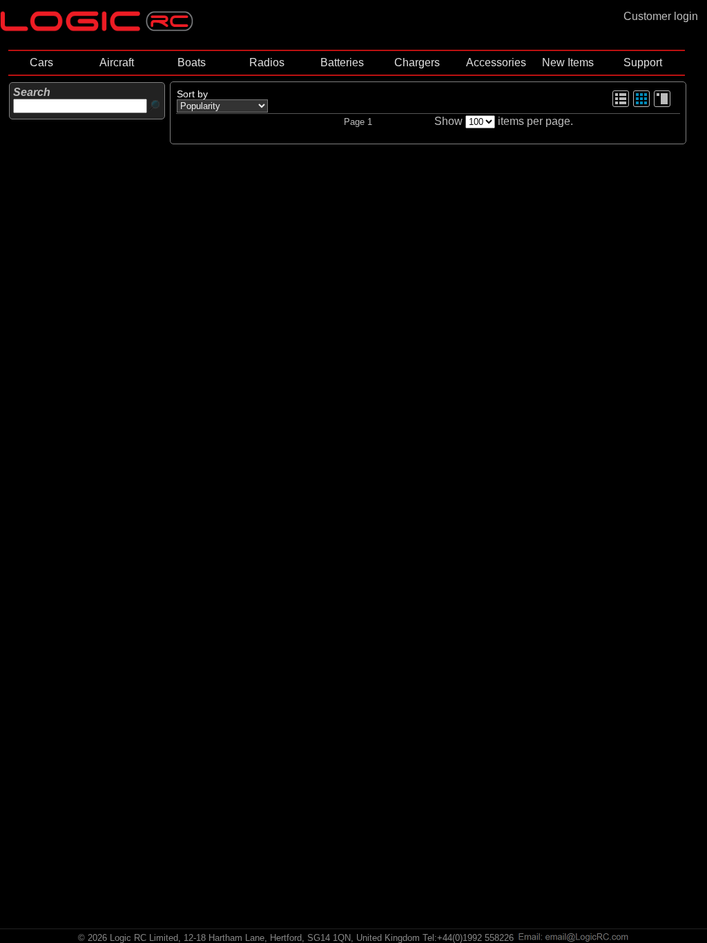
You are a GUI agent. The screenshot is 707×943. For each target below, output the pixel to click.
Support (642, 62)
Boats (191, 62)
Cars (41, 62)
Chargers (417, 62)
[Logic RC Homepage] (96, 28)
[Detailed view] (662, 104)
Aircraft (116, 62)
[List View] (620, 104)
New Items (568, 62)
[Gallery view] (641, 104)
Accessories (496, 62)
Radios (266, 62)
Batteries (342, 62)
